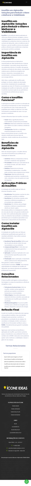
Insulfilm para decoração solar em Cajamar (14, 364)
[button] (26, 2)
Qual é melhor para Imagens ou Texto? (13, 357)
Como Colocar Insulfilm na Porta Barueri (13, 359)
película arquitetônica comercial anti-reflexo (14, 361)
